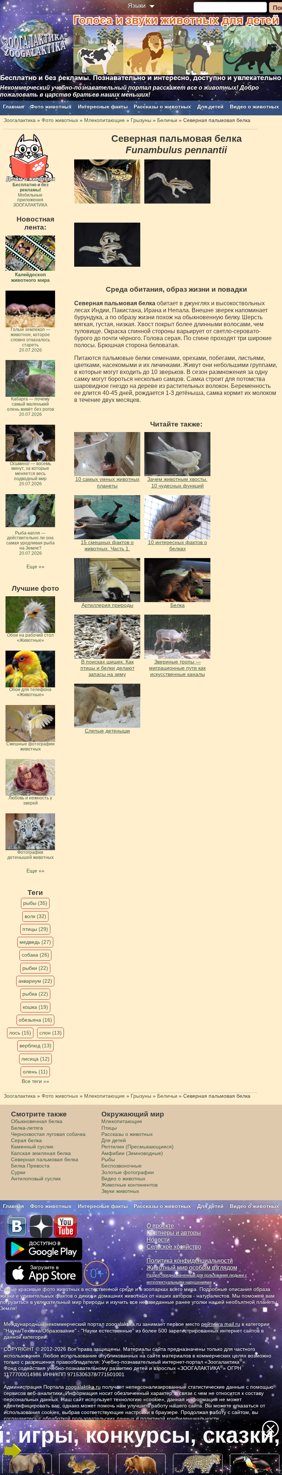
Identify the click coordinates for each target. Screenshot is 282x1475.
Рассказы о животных (162, 106)
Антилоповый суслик (36, 1178)
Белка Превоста (30, 1166)
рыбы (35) (35, 903)
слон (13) (50, 1033)
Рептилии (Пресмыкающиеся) (137, 1147)
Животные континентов (129, 1185)
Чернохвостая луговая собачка (48, 1134)
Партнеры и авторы (174, 1233)
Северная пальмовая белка (44, 1159)
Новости (158, 1240)
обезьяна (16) (35, 1020)
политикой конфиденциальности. (180, 1418)
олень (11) (35, 1072)
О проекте (160, 1226)
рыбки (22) (35, 968)
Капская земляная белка (41, 1153)
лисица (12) (35, 1059)
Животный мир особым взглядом (192, 1267)
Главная (13, 106)
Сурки (18, 1172)
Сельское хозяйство (174, 1247)
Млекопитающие (121, 1121)
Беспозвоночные (121, 1166)
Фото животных (51, 106)
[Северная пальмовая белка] (107, 181)
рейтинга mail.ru (220, 1324)
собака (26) (35, 955)
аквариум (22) (35, 981)
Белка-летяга (27, 1128)
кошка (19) (35, 1007)
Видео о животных (254, 106)
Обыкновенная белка (36, 1121)
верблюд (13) (35, 1045)
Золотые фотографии (127, 1172)
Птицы (109, 1128)
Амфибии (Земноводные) (132, 1153)
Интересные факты (103, 106)
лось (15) (20, 1033)
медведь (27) (35, 942)
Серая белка (26, 1140)
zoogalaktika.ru (83, 1387)
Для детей (210, 106)
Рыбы (108, 1159)
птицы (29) (35, 929)
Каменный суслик (32, 1147)
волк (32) (35, 916)
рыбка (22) (35, 994)
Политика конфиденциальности (190, 1261)
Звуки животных (120, 1191)
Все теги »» (35, 1081)
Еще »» (35, 566)
